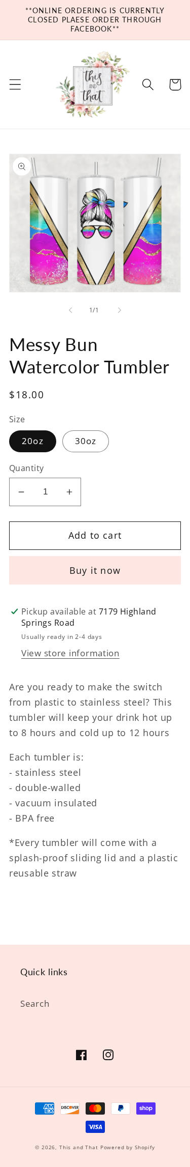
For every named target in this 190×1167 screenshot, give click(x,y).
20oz (33, 441)
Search (34, 1003)
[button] (15, 84)
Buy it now (95, 570)
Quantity (26, 468)
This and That (78, 1147)
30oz (86, 441)
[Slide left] (70, 310)
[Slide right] (119, 310)
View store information (70, 653)
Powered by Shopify (127, 1147)
